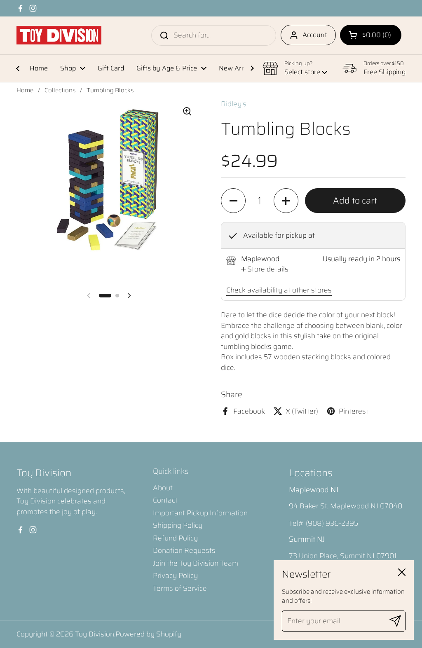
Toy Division (94, 634)
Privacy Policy (175, 575)
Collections (60, 90)
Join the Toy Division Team (195, 563)
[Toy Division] (58, 35)
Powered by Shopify (148, 634)
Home (24, 90)
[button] (370, 35)
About (163, 487)
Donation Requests (184, 550)
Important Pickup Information (200, 513)
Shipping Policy (177, 525)
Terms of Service (180, 588)
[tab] (264, 269)
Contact (165, 500)
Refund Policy (175, 538)
